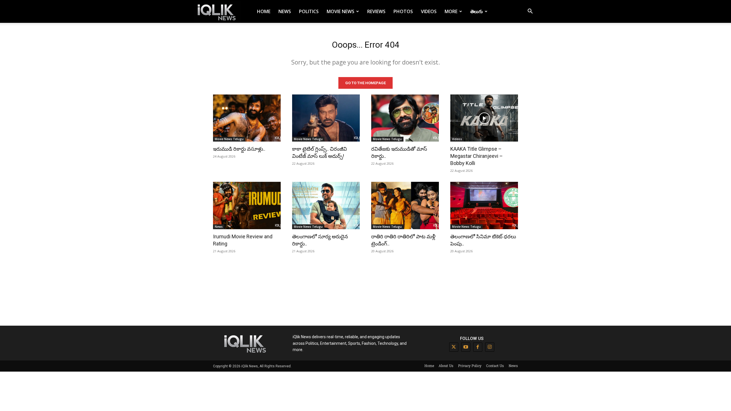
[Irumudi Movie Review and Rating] (247, 205)
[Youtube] (465, 347)
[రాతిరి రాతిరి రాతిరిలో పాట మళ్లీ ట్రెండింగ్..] (405, 205)
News (284, 11)
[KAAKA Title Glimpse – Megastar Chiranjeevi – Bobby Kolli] (484, 118)
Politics (309, 11)
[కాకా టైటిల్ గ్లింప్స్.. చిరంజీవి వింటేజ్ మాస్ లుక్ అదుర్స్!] (326, 118)
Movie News (340, 11)
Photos (403, 11)
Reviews (376, 11)
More (451, 11)
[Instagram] (489, 347)
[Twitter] (453, 347)
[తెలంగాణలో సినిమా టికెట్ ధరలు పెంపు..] (484, 205)
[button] (530, 12)
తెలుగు (476, 11)
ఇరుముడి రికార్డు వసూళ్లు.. (239, 149)
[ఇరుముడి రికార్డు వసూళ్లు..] (247, 118)
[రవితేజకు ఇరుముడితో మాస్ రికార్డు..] (405, 118)
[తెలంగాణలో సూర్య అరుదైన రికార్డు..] (326, 205)
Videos (429, 11)
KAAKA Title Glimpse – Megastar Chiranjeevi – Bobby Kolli (476, 156)
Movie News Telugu (229, 139)
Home (263, 11)
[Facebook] (477, 347)
